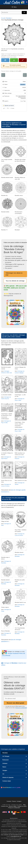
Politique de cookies (22, 806)
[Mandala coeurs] (21, 193)
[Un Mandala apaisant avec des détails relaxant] (21, 550)
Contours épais (6, 781)
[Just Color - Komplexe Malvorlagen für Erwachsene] (18, 812)
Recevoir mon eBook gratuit (15, 703)
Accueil (3, 18)
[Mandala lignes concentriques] (21, 209)
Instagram (19, 801)
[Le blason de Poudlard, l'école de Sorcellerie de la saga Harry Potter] (21, 527)
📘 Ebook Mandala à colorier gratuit (10, 787)
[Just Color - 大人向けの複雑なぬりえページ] (14, 813)
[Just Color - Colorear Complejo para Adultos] (15, 812)
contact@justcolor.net (15, 836)
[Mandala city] (7, 193)
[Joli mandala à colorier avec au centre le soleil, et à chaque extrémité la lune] (21, 600)
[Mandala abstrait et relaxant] (7, 577)
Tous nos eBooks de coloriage (15, 281)
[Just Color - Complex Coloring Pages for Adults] (4, 812)
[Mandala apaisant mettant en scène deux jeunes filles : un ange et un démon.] (7, 555)
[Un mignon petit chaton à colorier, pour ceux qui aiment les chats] (7, 605)
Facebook (9, 801)
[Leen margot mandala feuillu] (7, 157)
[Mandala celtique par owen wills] (21, 175)
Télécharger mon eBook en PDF (14, 274)
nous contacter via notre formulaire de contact (12, 834)
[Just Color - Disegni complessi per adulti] (12, 812)
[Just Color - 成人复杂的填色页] (24, 812)
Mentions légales (13, 806)
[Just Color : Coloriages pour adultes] (14, 2)
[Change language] (26, 2)
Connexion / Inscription (23, 2)
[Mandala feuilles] (7, 209)
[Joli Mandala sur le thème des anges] (21, 577)
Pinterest (14, 801)
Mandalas (8, 18)
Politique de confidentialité (21, 707)
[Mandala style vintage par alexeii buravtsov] (21, 157)
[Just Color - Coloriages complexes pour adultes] (9, 812)
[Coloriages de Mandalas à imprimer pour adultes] (2, 663)
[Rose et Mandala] (7, 628)
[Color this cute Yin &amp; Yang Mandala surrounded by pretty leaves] (21, 625)
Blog (24, 804)
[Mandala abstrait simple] (7, 175)
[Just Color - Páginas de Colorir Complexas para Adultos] (21, 812)
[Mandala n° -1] (7, 227)
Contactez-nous (4, 806)
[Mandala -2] (21, 227)
